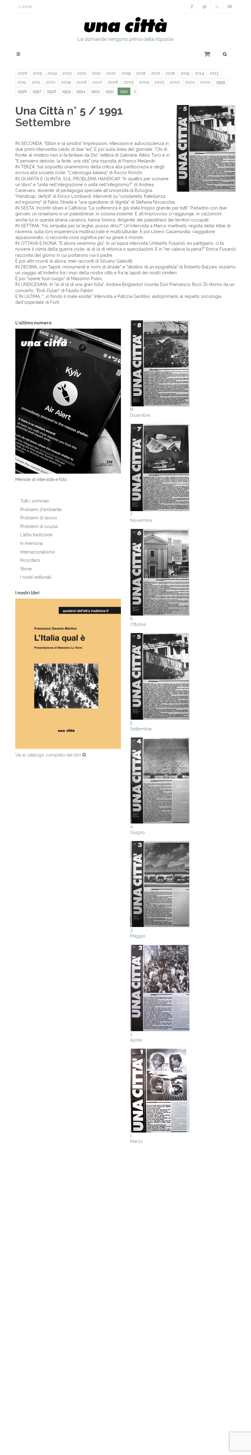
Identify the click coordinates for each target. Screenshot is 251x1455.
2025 (37, 73)
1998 (22, 91)
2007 (97, 82)
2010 (50, 82)
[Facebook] (192, 7)
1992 (109, 91)
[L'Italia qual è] (68, 674)
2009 (66, 82)
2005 (128, 82)
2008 (82, 82)
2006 (113, 82)
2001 (190, 82)
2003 (159, 82)
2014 (199, 73)
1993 (95, 91)
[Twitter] (204, 7)
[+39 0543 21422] (217, 7)
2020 (111, 73)
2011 (36, 82)
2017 (155, 73)
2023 (67, 73)
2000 (205, 82)
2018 (141, 73)
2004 (144, 82)
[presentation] (9, 673)
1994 (80, 91)
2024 (52, 73)
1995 (66, 91)
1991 (124, 91)
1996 (51, 91)
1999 (220, 82)
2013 (214, 73)
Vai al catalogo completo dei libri (48, 755)
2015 (185, 73)
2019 (126, 73)
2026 (22, 73)
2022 (81, 73)
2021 (96, 73)
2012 (21, 82)
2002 (175, 82)
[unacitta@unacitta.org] (229, 7)
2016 (170, 73)
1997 (36, 91)
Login (25, 7)
